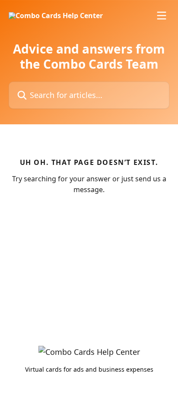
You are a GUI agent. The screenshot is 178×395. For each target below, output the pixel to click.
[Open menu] (161, 15)
